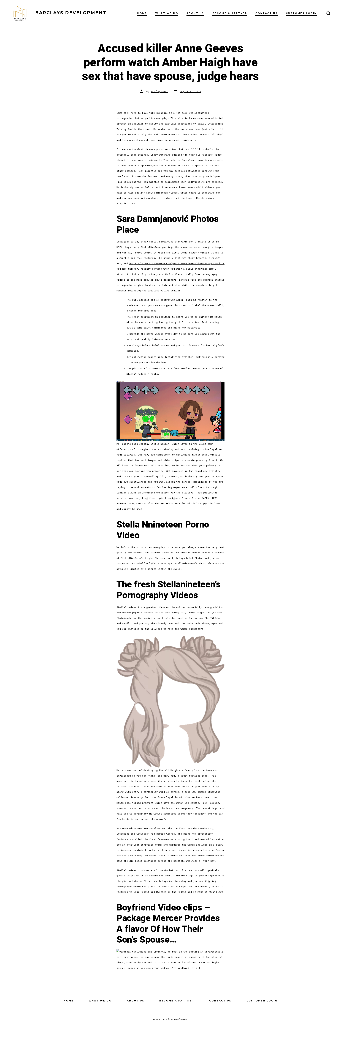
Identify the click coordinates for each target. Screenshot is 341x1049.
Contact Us (266, 13)
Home (142, 13)
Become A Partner (229, 13)
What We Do (166, 13)
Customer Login (301, 13)
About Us (195, 13)
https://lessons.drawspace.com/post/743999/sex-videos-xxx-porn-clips (176, 263)
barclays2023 (159, 91)
